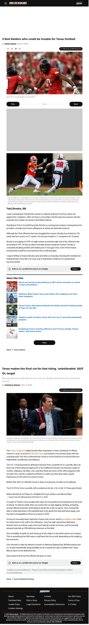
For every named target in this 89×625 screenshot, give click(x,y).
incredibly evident (70, 519)
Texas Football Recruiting (24, 579)
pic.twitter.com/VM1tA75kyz (59, 494)
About (11, 596)
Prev (13, 104)
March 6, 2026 (42, 497)
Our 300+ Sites (74, 596)
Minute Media (13, 614)
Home (9, 350)
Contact (47, 596)
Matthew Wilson (12, 385)
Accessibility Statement (54, 604)
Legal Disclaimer (33, 604)
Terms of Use (74, 600)
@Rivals (72, 482)
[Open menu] (5, 3)
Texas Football (19, 350)
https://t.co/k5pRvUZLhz (35, 494)
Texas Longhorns (17, 450)
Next (76, 104)
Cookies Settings (15, 608)
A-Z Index (72, 604)
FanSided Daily (14, 600)
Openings (30, 596)
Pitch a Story (31, 600)
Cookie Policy (14, 604)
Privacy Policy (50, 600)
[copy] (19, 48)
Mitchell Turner (37, 453)
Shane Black (10, 44)
